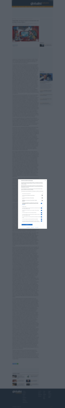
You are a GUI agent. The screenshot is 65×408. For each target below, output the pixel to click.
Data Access (32, 227)
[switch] (42, 195)
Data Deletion (28, 227)
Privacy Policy (36, 227)
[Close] (45, 180)
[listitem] (32, 193)
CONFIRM (27, 224)
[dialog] (32, 204)
